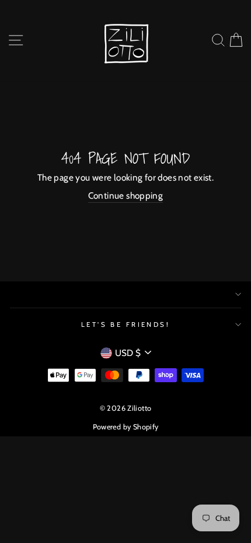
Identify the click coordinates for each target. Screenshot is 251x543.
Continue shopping (125, 195)
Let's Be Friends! (125, 324)
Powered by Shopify (126, 426)
